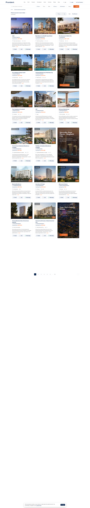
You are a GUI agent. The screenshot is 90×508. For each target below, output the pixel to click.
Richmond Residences (64, 109)
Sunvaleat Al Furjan (40, 184)
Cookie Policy (38, 505)
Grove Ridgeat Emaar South (18, 72)
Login (72, 2)
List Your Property (79, 2)
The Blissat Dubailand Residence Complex (43, 146)
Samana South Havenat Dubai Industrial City (44, 221)
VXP (36, 109)
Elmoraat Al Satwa (63, 184)
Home (12, 9)
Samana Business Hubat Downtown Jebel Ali (20, 221)
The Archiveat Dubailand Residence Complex (20, 146)
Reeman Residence (16, 184)
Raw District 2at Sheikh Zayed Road (43, 35)
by (16, 37)
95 (54, 274)
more (17, 46)
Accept (62, 504)
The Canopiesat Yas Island (18, 109)
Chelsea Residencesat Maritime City (44, 72)
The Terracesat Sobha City (65, 35)
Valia (13, 35)
